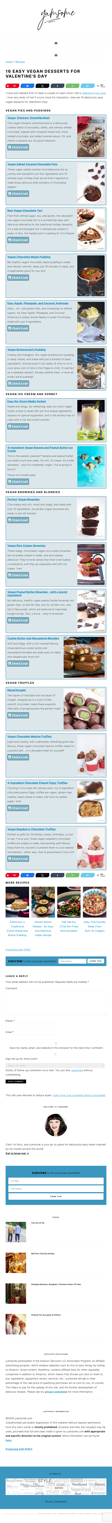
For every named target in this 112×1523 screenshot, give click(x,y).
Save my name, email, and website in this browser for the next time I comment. (56, 1047)
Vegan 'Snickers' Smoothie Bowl (28, 117)
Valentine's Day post (94, 93)
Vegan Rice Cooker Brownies (26, 545)
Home (9, 61)
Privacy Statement (56, 1501)
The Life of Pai (37, 1223)
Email (10, 1032)
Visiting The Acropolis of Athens (46, 1315)
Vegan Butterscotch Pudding (26, 349)
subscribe (77, 1070)
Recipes (20, 61)
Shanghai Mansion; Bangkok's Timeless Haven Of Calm (56, 1284)
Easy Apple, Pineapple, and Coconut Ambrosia (37, 303)
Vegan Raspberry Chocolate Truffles (31, 829)
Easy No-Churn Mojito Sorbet (26, 401)
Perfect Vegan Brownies (23, 499)
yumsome (56, 18)
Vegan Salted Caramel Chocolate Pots (32, 164)
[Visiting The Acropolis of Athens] (16, 1325)
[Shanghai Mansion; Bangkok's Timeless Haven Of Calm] (16, 1294)
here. (9, 1440)
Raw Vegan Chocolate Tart (24, 210)
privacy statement (56, 1391)
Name (10, 1020)
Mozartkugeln (16, 690)
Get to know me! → (17, 1153)
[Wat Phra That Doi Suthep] (16, 1264)
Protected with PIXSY (18, 949)
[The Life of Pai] (16, 1233)
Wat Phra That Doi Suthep (42, 1253)
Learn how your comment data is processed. (79, 1095)
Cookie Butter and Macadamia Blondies (33, 638)
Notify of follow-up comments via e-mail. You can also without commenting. (49, 1072)
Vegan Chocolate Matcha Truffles (29, 736)
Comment (11, 988)
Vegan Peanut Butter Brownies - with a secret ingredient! (37, 593)
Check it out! (19, 147)
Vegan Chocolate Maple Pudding (29, 257)
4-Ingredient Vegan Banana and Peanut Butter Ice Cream (40, 449)
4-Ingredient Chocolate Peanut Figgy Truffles (37, 782)
